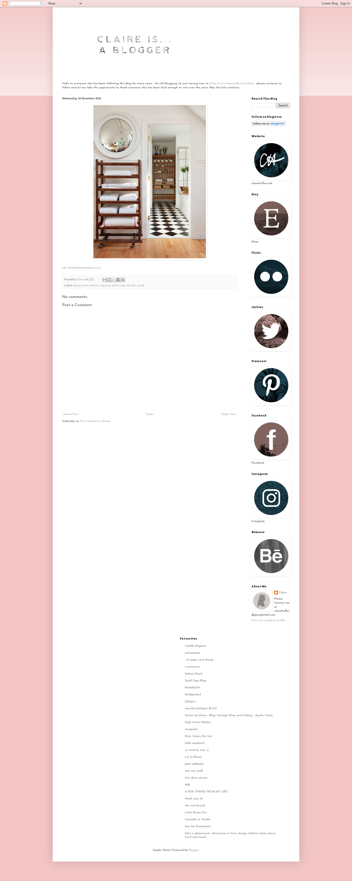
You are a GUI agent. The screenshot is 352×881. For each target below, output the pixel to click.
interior (94, 285)
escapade (191, 729)
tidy (122, 285)
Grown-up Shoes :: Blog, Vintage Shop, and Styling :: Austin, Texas (229, 715)
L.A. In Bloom (193, 757)
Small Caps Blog (195, 680)
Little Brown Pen (196, 812)
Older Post (228, 414)
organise (105, 285)
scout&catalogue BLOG (201, 708)
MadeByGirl (192, 687)
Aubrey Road (193, 673)
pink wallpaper (194, 764)
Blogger (194, 850)
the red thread (195, 805)
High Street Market (198, 722)
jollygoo (190, 701)
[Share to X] (113, 279)
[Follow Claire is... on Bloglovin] (268, 125)
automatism (192, 652)
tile (128, 285)
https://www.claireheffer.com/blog (232, 83)
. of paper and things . (200, 659)
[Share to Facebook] (118, 279)
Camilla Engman (195, 646)
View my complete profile (268, 620)
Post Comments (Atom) (95, 421)
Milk (187, 784)
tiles (133, 285)
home (85, 285)
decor (77, 285)
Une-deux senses (196, 777)
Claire (283, 592)
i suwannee (192, 666)
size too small (194, 770)
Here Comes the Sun (198, 736)
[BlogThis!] (109, 279)
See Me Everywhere (198, 826)
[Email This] (104, 279)
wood (140, 285)
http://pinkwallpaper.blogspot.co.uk (81, 267)
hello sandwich (194, 743)
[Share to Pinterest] (122, 279)
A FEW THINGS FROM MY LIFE (206, 791)
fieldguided (193, 694)
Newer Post (71, 414)
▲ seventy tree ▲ (197, 750)
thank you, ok (194, 798)
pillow (115, 285)
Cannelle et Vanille (197, 819)
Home (150, 414)
